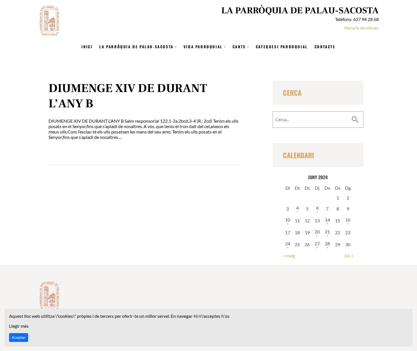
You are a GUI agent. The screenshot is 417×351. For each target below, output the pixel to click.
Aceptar (19, 337)
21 (327, 231)
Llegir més (19, 326)
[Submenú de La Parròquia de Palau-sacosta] (175, 46)
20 (317, 231)
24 (287, 243)
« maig (289, 255)
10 (287, 219)
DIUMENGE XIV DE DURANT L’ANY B (128, 96)
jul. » (349, 255)
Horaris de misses (361, 27)
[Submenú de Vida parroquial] (225, 46)
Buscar (355, 119)
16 (347, 219)
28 (327, 243)
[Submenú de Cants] (248, 46)
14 (327, 219)
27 (317, 243)
